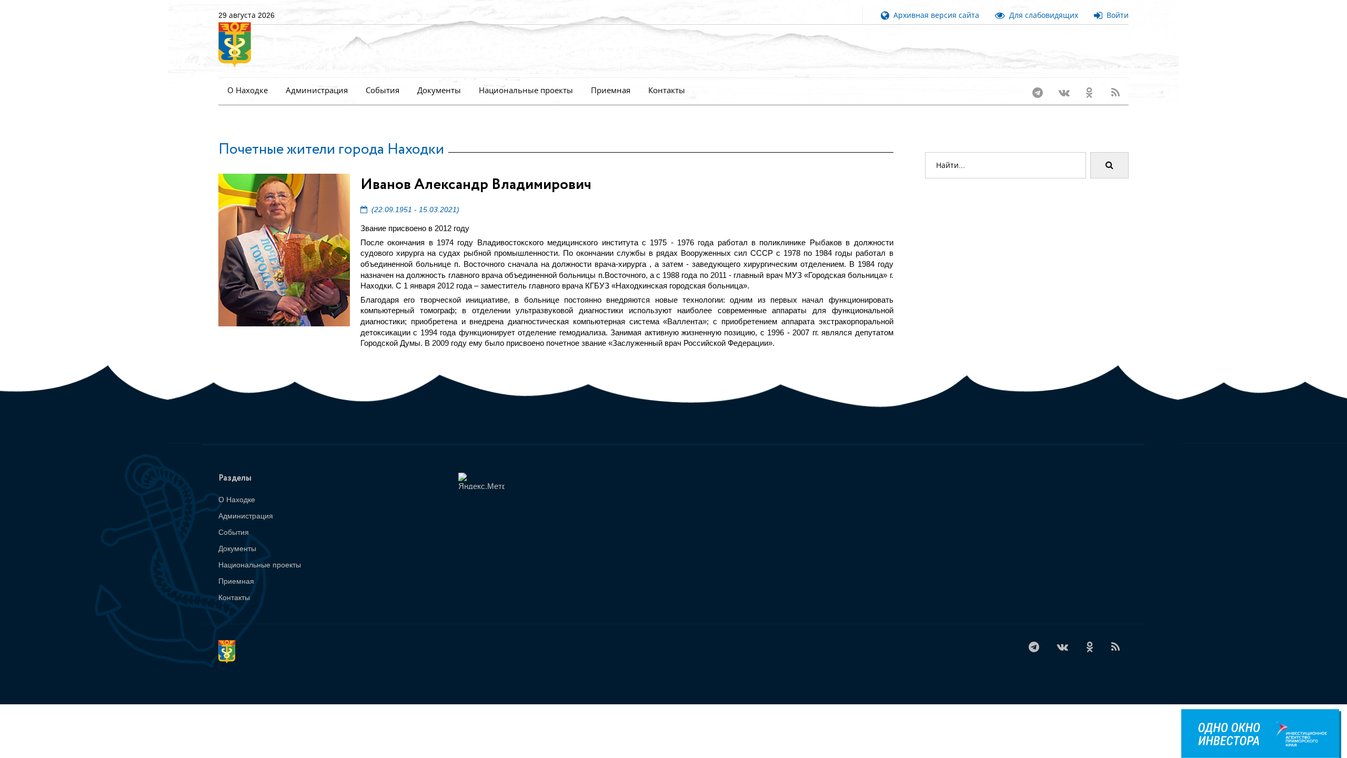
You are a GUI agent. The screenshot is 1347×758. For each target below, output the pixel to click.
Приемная (610, 90)
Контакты (666, 90)
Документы (439, 90)
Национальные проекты (526, 90)
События (382, 90)
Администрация (317, 90)
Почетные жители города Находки (331, 149)
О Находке (247, 90)
